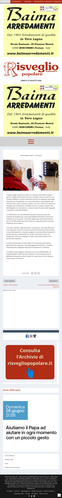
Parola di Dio (16, 1)
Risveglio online (9, 459)
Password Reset (19, 493)
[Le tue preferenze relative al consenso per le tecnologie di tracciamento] (59, 495)
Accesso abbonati (10, 455)
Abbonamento (25, 491)
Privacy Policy (43, 493)
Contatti (17, 491)
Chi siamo (10, 491)
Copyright (34, 493)
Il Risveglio (38, 155)
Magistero (5, 1)
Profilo (6, 463)
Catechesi (27, 1)
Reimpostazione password (12, 467)
